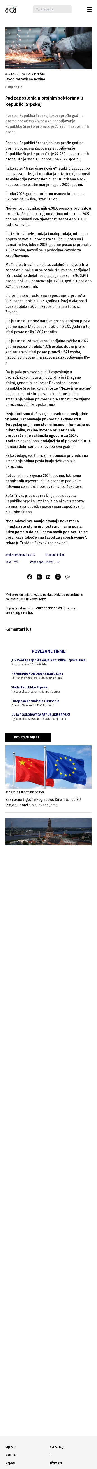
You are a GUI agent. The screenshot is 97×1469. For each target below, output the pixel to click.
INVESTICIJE (56, 1447)
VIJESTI (10, 1447)
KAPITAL (11, 1455)
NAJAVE (10, 1463)
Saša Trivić (12, 562)
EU (50, 1455)
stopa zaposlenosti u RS (44, 562)
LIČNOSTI (55, 1463)
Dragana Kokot (55, 554)
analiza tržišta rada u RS (20, 554)
